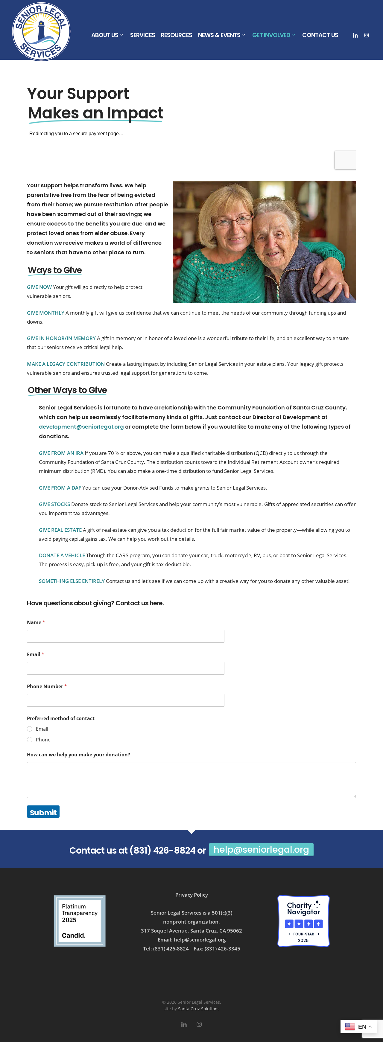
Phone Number (47, 686)
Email (35, 654)
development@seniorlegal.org (81, 426)
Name (36, 622)
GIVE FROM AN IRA (61, 453)
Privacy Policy (191, 894)
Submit (43, 813)
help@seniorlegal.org (261, 849)
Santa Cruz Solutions (199, 1008)
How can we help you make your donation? (78, 755)
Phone (43, 740)
